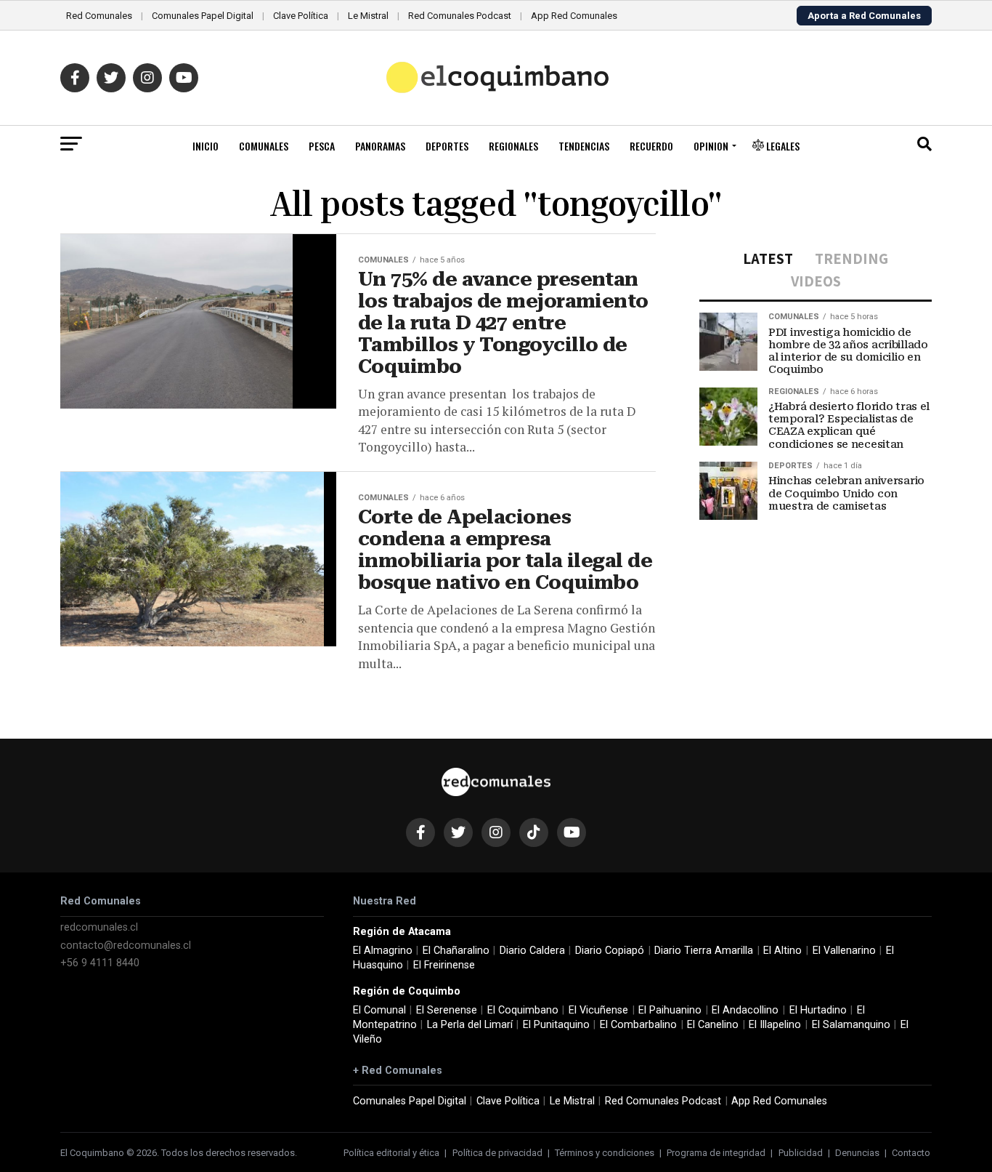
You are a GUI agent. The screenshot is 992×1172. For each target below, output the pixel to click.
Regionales (513, 145)
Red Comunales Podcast (459, 15)
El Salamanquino (851, 1025)
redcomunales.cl (99, 927)
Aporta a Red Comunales (864, 15)
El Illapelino (775, 1025)
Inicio (205, 145)
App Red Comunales (574, 15)
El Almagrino (382, 950)
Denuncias (857, 1152)
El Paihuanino (670, 1010)
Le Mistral (368, 15)
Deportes (447, 145)
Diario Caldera (532, 950)
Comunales (263, 145)
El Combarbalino (638, 1025)
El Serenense (446, 1010)
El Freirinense (444, 965)
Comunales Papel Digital (202, 15)
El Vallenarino (844, 950)
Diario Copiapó (609, 950)
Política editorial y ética (391, 1152)
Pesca (322, 145)
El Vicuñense (598, 1010)
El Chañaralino (456, 950)
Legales (782, 145)
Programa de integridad (716, 1152)
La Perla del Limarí (470, 1025)
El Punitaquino (556, 1025)
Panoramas (380, 145)
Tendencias (583, 145)
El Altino (782, 950)
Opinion (711, 145)
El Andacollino (745, 1010)
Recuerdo (651, 145)
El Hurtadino (818, 1010)
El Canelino (713, 1025)
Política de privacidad (497, 1152)
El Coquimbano (522, 1010)
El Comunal (379, 1010)
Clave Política (300, 15)
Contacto (911, 1152)
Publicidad (800, 1152)
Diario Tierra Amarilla (703, 950)
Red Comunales (99, 15)
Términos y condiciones (604, 1152)
